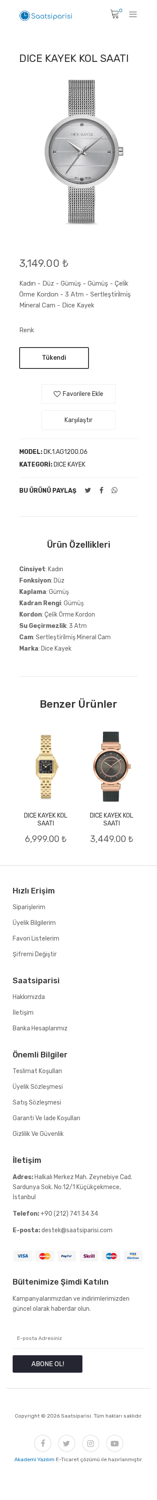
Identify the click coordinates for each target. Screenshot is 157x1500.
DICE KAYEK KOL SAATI (45, 819)
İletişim (23, 1012)
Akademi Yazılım (34, 1459)
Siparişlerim (29, 907)
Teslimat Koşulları (37, 1071)
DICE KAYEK (69, 464)
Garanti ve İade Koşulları (46, 1118)
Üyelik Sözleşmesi (38, 1087)
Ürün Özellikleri (78, 544)
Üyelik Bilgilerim (34, 923)
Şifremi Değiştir (35, 954)
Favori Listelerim (36, 938)
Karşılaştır (78, 420)
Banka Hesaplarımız (40, 1028)
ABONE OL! (47, 1364)
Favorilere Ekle (83, 394)
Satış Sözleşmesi (37, 1102)
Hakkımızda (29, 997)
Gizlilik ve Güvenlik (38, 1134)
